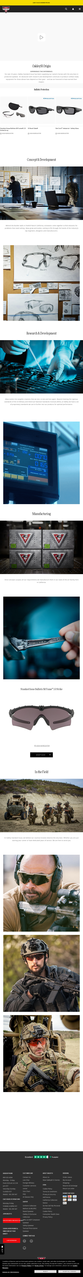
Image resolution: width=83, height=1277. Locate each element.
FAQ (24, 1194)
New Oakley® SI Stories (51, 1180)
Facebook (24, 1241)
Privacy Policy (26, 1265)
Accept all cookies (69, 1271)
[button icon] (66, 8)
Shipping (66, 1183)
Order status (67, 1177)
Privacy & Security (49, 1194)
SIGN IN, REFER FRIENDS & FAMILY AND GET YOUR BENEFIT (11, 1220)
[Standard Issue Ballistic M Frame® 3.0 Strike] (41, 717)
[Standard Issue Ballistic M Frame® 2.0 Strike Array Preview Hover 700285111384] (13, 110)
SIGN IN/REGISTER (43, 746)
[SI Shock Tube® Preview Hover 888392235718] (41, 110)
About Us (46, 1177)
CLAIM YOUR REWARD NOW (12, 1240)
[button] (41, 37)
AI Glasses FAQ (28, 1197)
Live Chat (26, 1180)
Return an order (68, 1188)
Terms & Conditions (50, 1191)
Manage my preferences (10, 1272)
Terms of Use (39, 1265)
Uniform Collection (29, 1206)
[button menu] (79, 8)
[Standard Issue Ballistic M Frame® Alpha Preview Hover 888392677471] (41, 1150)
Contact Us (27, 1177)
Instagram (31, 1241)
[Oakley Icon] (6, 8)
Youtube (24, 1248)
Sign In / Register (73, 8)
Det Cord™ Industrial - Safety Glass (67, 128)
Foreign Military (28, 1183)
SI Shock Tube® (33, 128)
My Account (67, 1180)
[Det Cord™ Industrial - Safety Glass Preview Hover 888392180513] (69, 110)
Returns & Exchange (70, 1186)
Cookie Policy (47, 1189)
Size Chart (26, 1191)
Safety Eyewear (28, 1225)
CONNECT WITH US (29, 1236)
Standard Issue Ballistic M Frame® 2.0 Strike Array (13, 129)
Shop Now (40, 755)
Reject (45, 1271)
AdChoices (46, 1197)
